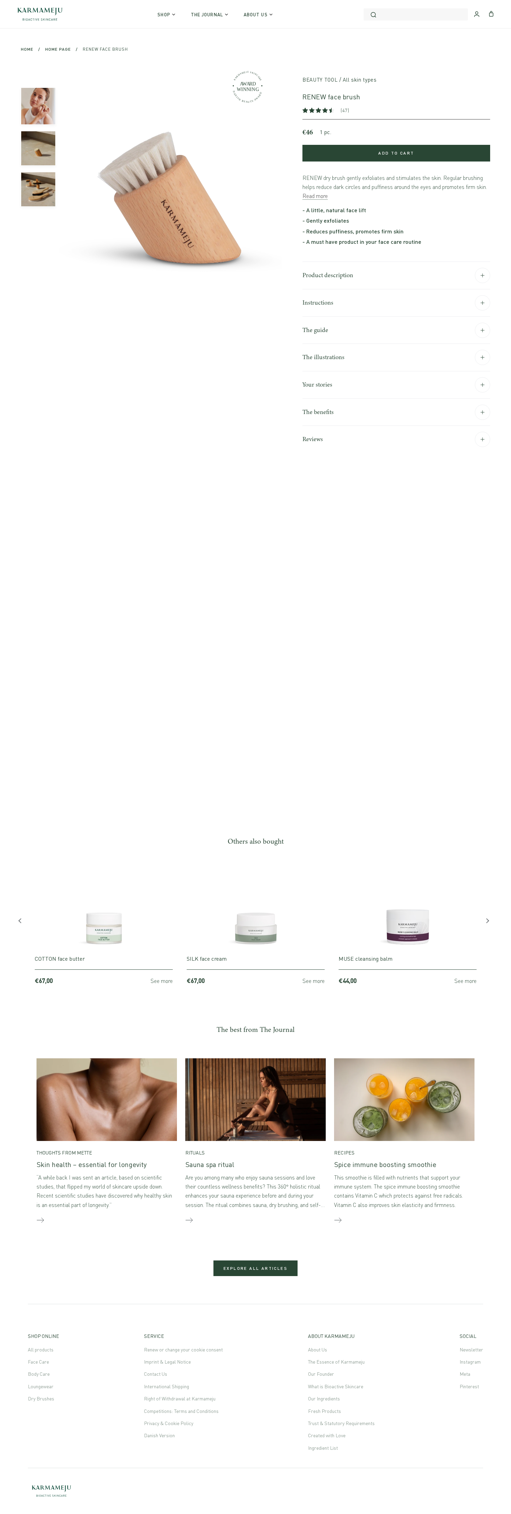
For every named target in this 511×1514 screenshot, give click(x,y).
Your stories (317, 384)
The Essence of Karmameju (336, 1361)
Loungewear (41, 1386)
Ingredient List (323, 1447)
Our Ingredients (324, 1398)
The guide (315, 330)
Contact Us (155, 1373)
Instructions (317, 302)
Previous (22, 922)
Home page (58, 49)
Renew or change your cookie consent (183, 1349)
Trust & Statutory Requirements (341, 1423)
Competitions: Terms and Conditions (181, 1411)
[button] (318, 110)
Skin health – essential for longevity (91, 1164)
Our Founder (321, 1373)
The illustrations (323, 357)
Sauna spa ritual (209, 1164)
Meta (465, 1373)
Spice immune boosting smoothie (385, 1164)
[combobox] (416, 14)
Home (27, 49)
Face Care (38, 1361)
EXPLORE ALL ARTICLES (255, 1268)
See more (162, 980)
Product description (327, 275)
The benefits (318, 412)
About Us (317, 1349)
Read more (315, 195)
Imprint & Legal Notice (167, 1361)
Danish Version (159, 1435)
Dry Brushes (41, 1398)
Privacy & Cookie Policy (168, 1423)
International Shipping (166, 1386)
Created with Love (327, 1435)
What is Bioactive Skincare (335, 1386)
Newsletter (471, 1349)
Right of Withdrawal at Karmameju (180, 1398)
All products (41, 1349)
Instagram (470, 1361)
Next (488, 922)
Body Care (39, 1373)
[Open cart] (491, 13)
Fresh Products (324, 1411)
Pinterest (469, 1386)
